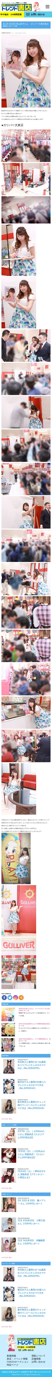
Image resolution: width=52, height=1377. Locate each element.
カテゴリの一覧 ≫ (6, 1119)
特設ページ (12, 1364)
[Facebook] (4, 997)
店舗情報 (36, 1358)
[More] (21, 997)
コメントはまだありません (18, 33)
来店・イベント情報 (17, 1358)
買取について (38, 1355)
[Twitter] (9, 997)
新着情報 (11, 1355)
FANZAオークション (18, 1361)
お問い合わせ (38, 14)
